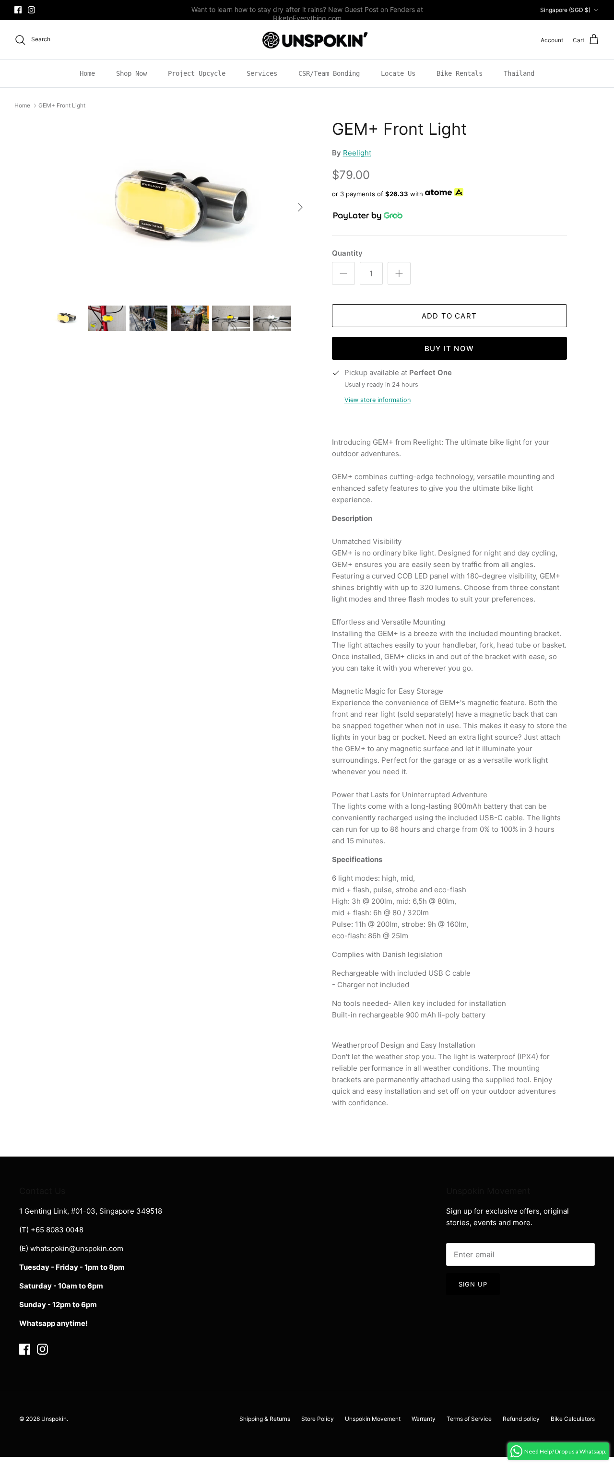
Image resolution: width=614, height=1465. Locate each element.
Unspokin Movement (373, 1418)
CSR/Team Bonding (329, 73)
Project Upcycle (196, 73)
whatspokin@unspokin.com (76, 1248)
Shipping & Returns (264, 1418)
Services (262, 73)
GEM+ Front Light (61, 105)
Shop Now (131, 73)
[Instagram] (31, 9)
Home (87, 73)
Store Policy (317, 1418)
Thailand (519, 73)
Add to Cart (449, 315)
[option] (179, 207)
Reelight (357, 152)
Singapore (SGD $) (565, 9)
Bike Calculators (573, 1418)
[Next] (300, 207)
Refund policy (521, 1418)
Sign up (473, 1284)
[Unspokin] (307, 40)
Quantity (347, 253)
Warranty (424, 1418)
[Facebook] (18, 9)
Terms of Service (469, 1418)
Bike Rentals (460, 73)
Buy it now (449, 348)
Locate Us (398, 73)
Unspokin (54, 1418)
